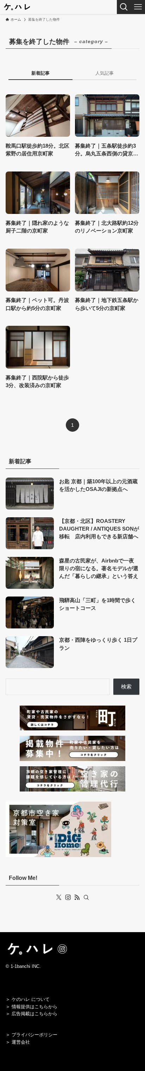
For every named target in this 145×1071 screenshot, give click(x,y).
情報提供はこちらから (34, 1006)
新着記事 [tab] (40, 73)
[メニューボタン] (138, 7)
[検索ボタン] (124, 7)
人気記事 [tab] (104, 73)
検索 (126, 686)
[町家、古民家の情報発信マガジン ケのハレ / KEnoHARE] (16, 7)
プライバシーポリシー (34, 1034)
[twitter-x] (58, 897)
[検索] (86, 897)
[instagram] (67, 897)
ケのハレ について (31, 999)
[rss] (77, 897)
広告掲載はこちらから (34, 1013)
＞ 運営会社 (18, 1042)
